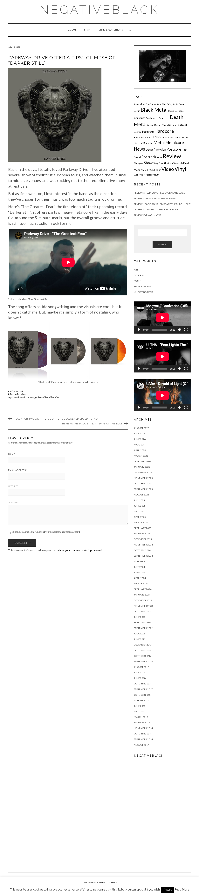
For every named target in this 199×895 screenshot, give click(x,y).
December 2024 (143, 539)
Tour (158, 169)
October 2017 (142, 683)
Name (12, 454)
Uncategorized (143, 292)
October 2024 (142, 550)
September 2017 (143, 689)
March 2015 (141, 717)
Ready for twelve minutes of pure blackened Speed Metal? (56, 418)
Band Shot (161, 104)
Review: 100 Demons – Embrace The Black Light (162, 204)
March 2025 (141, 522)
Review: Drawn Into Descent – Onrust (157, 209)
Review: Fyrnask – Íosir (147, 215)
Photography (142, 286)
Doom (150, 125)
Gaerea (137, 132)
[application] (162, 317)
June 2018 (140, 678)
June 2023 (140, 617)
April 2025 (140, 517)
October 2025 (142, 483)
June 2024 (140, 572)
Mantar (149, 143)
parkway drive (41, 397)
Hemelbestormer (142, 137)
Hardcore (164, 131)
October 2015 (142, 694)
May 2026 (139, 444)
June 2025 (140, 505)
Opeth (149, 149)
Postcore (174, 149)
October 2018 (142, 655)
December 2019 (143, 644)
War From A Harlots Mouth (146, 174)
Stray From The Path (163, 163)
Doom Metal (161, 125)
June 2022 (140, 639)
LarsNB (20, 391)
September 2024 (143, 555)
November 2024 (143, 544)
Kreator (176, 137)
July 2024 (139, 567)
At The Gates (149, 104)
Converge (139, 117)
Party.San (160, 149)
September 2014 (143, 739)
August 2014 (141, 744)
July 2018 (139, 672)
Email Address (17, 470)
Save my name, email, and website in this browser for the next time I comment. (46, 532)
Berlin (137, 111)
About (72, 30)
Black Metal (154, 109)
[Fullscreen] (186, 330)
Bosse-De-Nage (176, 111)
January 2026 (142, 466)
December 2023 (143, 600)
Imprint (87, 30)
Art (136, 269)
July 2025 (139, 500)
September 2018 (143, 661)
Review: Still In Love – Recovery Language (159, 192)
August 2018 (141, 667)
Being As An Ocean (176, 104)
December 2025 (143, 472)
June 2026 (140, 439)
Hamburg (148, 131)
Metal (16, 397)
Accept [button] (168, 889)
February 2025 (142, 528)
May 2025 (139, 511)
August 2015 (141, 700)
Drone (172, 125)
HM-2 (156, 137)
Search (162, 244)
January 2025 (142, 533)
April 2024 (140, 578)
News (32, 397)
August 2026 (141, 428)
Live (141, 142)
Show (148, 163)
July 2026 (139, 433)
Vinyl (57, 397)
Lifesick (185, 137)
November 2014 (143, 728)
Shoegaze (138, 163)
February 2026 (142, 461)
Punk (159, 157)
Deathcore (164, 118)
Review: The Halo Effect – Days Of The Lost (92, 423)
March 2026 (141, 455)
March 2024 (141, 583)
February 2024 (142, 589)
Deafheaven (152, 118)
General (139, 275)
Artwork (138, 104)
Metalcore (24, 397)
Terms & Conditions (110, 30)
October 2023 (142, 611)
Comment (13, 502)
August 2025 (141, 494)
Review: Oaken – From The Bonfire (155, 198)
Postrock (148, 157)
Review (172, 156)
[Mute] (180, 330)
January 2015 (142, 722)
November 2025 (143, 478)
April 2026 (140, 450)
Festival (181, 125)
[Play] (139, 330)
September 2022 (143, 628)
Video (51, 397)
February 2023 (142, 622)
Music (23, 394)
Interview (167, 137)
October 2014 (142, 733)
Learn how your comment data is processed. (78, 550)
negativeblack (99, 10)
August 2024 (141, 561)
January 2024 (142, 594)
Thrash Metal (148, 170)
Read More (182, 889)
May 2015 (139, 711)
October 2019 (142, 650)
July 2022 (139, 633)
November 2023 (143, 605)
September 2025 (143, 489)
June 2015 (140, 705)
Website (13, 486)
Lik (135, 143)
